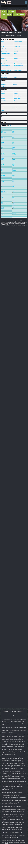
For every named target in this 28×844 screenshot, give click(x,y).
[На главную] (6, 2)
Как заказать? (12, 11)
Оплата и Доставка (6, 14)
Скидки (16, 14)
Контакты (4, 17)
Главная (4, 11)
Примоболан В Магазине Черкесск (13, 35)
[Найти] (26, 6)
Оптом (22, 14)
